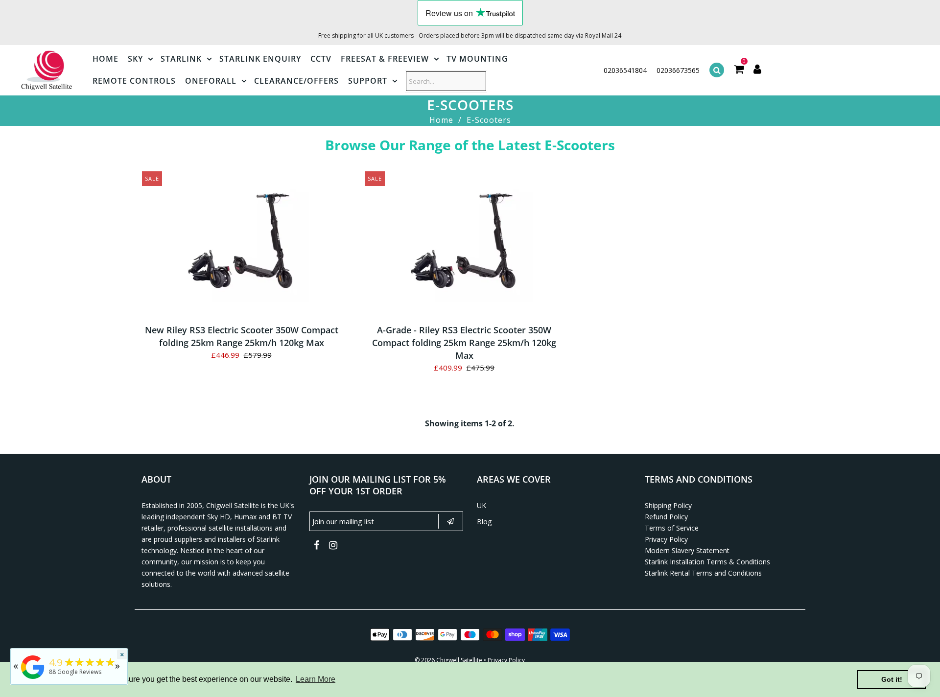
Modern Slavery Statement (687, 550)
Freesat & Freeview (385, 58)
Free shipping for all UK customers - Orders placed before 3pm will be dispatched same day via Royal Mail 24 (469, 35)
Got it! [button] (891, 679)
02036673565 (678, 70)
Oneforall (210, 80)
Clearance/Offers (296, 80)
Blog (484, 521)
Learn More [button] (315, 679)
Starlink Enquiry (260, 58)
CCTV (320, 58)
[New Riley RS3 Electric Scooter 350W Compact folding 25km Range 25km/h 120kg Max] (241, 245)
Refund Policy (666, 516)
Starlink (181, 58)
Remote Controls (134, 80)
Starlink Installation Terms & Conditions (707, 561)
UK (481, 505)
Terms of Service (672, 528)
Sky (135, 58)
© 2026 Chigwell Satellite (448, 660)
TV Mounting (477, 58)
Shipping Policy (668, 505)
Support (367, 80)
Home (105, 58)
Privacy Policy (666, 539)
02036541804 (625, 70)
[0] (739, 70)
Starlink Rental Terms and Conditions (703, 573)
